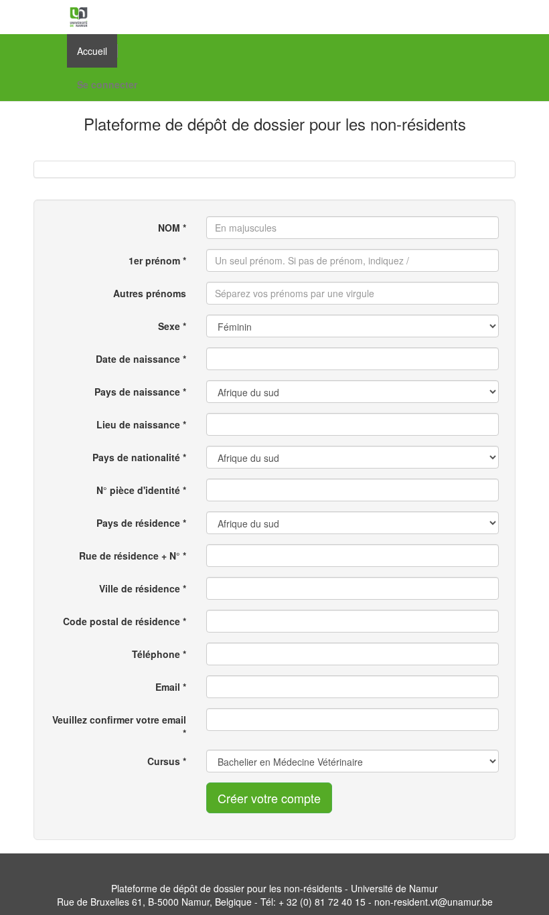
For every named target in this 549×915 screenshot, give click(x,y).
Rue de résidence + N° (129, 555)
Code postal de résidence (121, 621)
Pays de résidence (138, 522)
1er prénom (154, 260)
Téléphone (156, 654)
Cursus (163, 761)
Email (167, 686)
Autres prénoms (149, 293)
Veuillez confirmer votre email (119, 719)
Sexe (169, 326)
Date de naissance (138, 358)
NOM (169, 227)
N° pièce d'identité (138, 490)
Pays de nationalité (136, 457)
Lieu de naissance (138, 424)
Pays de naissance (137, 391)
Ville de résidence (139, 588)
